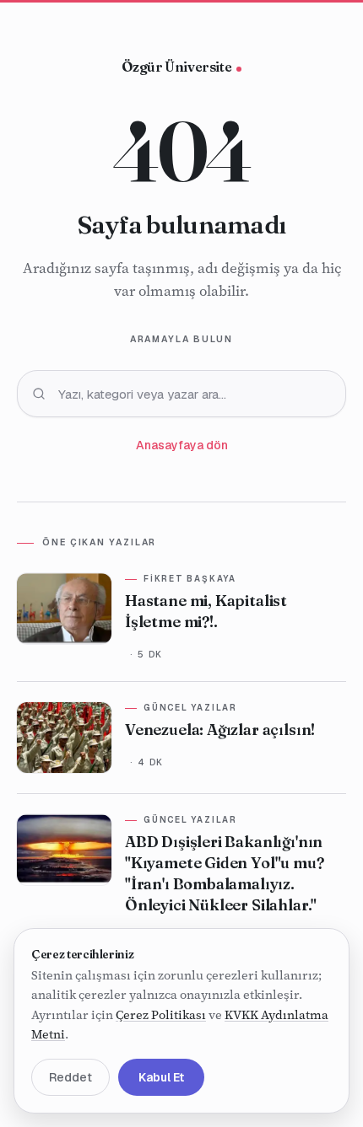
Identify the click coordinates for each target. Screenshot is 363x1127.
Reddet (70, 1077)
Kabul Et (161, 1077)
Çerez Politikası (161, 1014)
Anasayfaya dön (182, 445)
